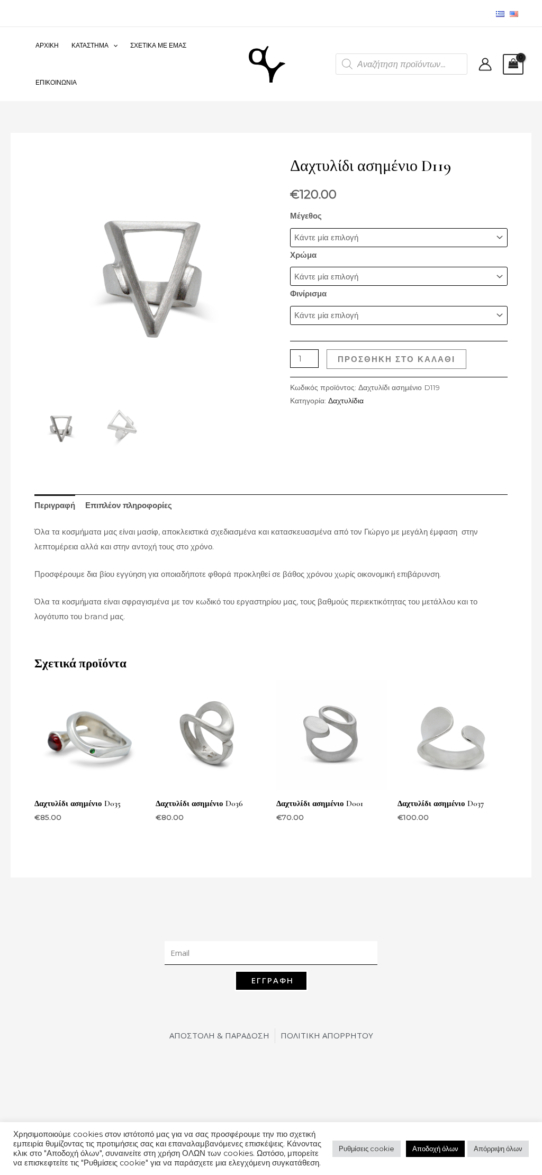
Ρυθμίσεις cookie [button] (366, 1148)
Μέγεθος (306, 216)
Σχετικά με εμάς (158, 45)
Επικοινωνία (56, 82)
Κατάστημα (90, 45)
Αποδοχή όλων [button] (435, 1148)
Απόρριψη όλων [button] (498, 1148)
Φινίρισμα (308, 293)
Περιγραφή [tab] (54, 505)
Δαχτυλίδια (346, 400)
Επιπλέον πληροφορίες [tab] (128, 505)
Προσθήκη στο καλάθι (396, 359)
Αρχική (47, 45)
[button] (113, 45)
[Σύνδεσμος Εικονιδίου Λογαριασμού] (485, 64)
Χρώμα (303, 255)
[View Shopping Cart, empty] (513, 64)
